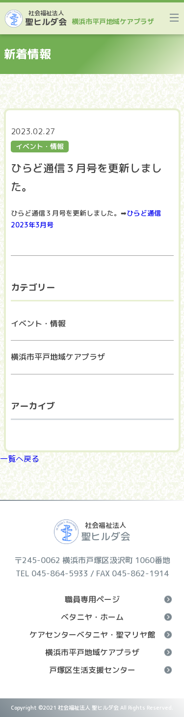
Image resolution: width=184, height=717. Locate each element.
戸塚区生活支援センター (92, 670)
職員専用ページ (92, 599)
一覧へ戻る (19, 458)
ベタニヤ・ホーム (92, 617)
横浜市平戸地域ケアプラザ (58, 356)
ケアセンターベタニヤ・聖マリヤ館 (92, 634)
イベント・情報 (38, 323)
